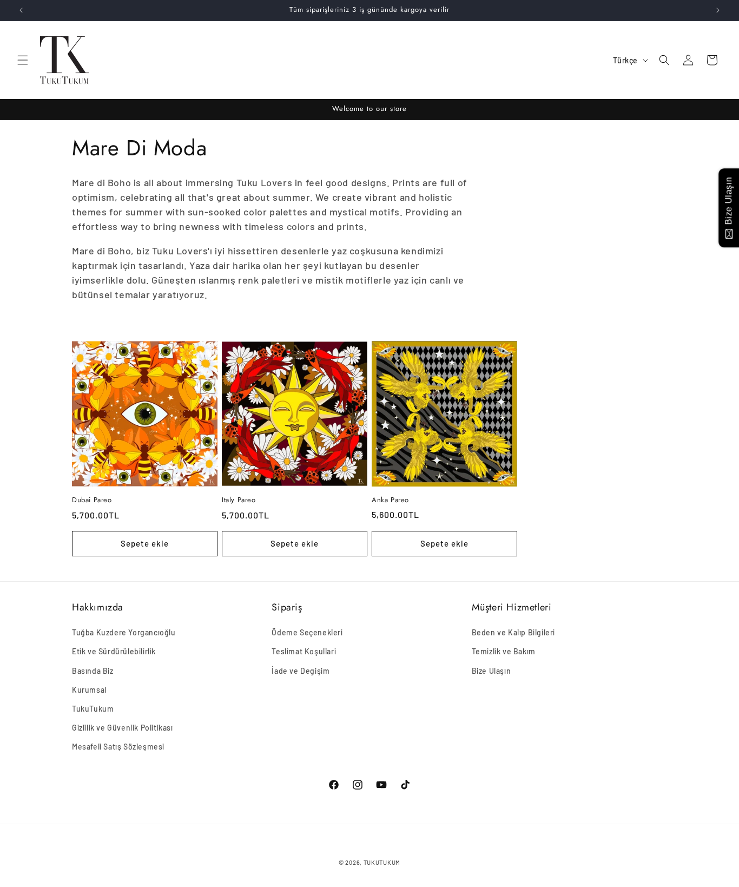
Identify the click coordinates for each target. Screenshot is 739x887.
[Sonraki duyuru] (718, 10)
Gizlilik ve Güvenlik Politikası (122, 727)
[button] (23, 60)
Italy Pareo (239, 500)
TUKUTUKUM (382, 862)
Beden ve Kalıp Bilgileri (513, 632)
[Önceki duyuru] (21, 10)
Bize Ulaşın (491, 670)
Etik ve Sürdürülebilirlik (114, 651)
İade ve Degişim (300, 670)
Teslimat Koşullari (304, 651)
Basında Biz (93, 670)
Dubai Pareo (92, 500)
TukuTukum (93, 708)
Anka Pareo (390, 500)
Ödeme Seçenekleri (307, 632)
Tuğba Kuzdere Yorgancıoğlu (124, 632)
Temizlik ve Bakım (504, 651)
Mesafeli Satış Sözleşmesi (118, 746)
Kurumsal (89, 689)
